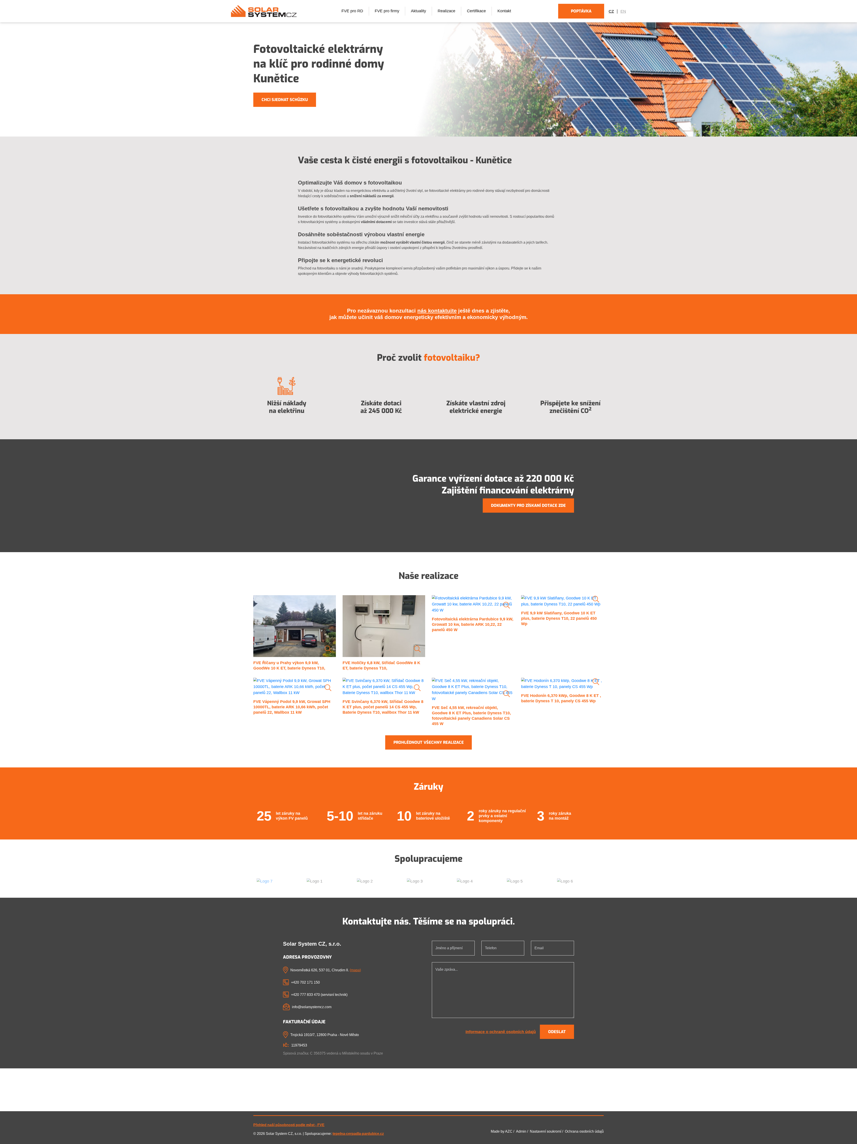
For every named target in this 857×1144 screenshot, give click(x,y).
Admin (521, 1131)
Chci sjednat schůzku (285, 99)
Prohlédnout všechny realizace (428, 742)
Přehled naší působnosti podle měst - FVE (288, 1125)
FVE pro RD (352, 11)
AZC (508, 1131)
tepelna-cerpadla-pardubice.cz (358, 1134)
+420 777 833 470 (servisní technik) (319, 995)
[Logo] (264, 11)
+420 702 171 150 (305, 982)
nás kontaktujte (437, 311)
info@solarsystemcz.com (311, 1007)
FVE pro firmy (387, 11)
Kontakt (504, 11)
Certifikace (476, 11)
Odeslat (557, 1031)
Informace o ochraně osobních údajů (501, 1032)
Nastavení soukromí (545, 1131)
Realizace (446, 11)
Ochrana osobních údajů (584, 1131)
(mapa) (355, 970)
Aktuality (418, 11)
